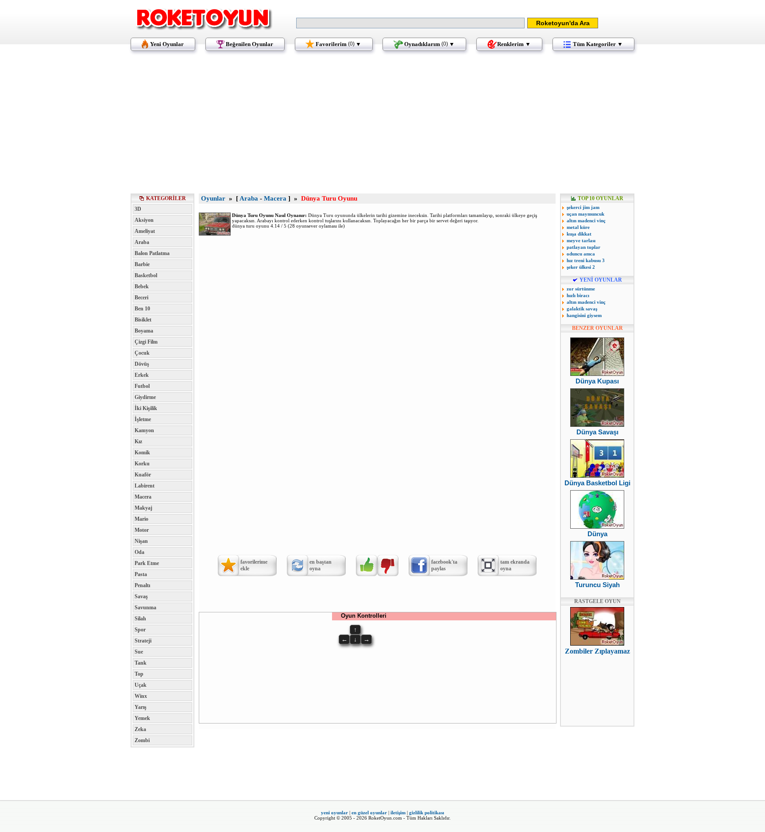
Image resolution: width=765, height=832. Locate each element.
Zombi (142, 740)
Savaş (141, 596)
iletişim (398, 812)
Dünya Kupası (597, 381)
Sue (139, 652)
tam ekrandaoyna (514, 565)
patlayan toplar (583, 247)
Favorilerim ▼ (338, 44)
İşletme (143, 419)
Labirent (145, 486)
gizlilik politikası (426, 812)
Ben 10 (142, 309)
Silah (140, 618)
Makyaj (143, 508)
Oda (139, 552)
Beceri (141, 297)
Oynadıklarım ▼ (429, 44)
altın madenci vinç (586, 220)
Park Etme (147, 563)
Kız (138, 441)
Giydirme (145, 397)
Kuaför (143, 475)
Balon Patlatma (152, 253)
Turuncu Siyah (597, 584)
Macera (143, 497)
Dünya (597, 534)
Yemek (142, 718)
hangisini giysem (584, 315)
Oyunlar (213, 198)
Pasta (141, 574)
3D (138, 209)
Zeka (140, 729)
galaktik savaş (582, 308)
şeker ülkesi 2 (581, 267)
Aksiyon (144, 220)
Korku (142, 464)
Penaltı (142, 585)
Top (139, 674)
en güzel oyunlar (369, 812)
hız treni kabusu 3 (586, 260)
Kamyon (144, 430)
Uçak (141, 685)
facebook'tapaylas (444, 565)
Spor (140, 630)
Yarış (141, 707)
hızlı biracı (578, 295)
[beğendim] (366, 565)
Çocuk (142, 353)
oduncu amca (581, 253)
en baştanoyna (320, 565)
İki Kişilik (146, 408)
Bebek (142, 286)
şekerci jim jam (583, 207)
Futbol (142, 386)
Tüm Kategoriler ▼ (598, 44)
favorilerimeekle (253, 565)
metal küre (578, 227)
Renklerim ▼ (514, 44)
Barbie (142, 264)
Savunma (145, 607)
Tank (141, 663)
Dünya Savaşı (597, 432)
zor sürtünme (581, 288)
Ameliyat (145, 231)
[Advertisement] (382, 126)
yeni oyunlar (334, 812)
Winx (141, 696)
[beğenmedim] (387, 565)
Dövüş (142, 364)
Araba (142, 242)
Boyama (144, 331)
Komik (142, 452)
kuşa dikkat (579, 233)
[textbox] (410, 23)
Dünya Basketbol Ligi (597, 483)
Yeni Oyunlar (167, 44)
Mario (141, 519)
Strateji (143, 641)
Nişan (141, 541)
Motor (142, 530)
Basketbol (146, 275)
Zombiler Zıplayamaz (597, 651)
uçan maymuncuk (585, 214)
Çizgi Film (146, 342)
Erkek (142, 375)
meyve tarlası (581, 240)
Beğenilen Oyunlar (249, 44)
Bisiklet (143, 320)
